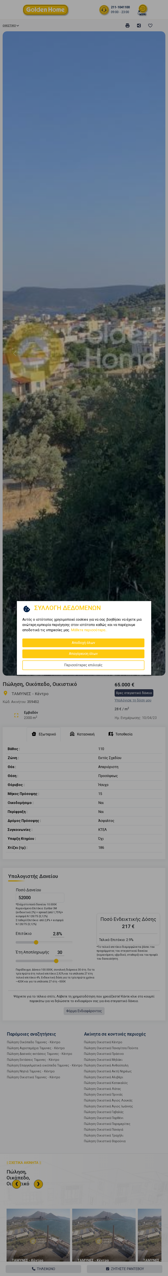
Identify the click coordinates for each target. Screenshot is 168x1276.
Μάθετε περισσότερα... (89, 630)
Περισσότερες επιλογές (83, 665)
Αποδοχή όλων (83, 643)
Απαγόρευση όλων (83, 654)
